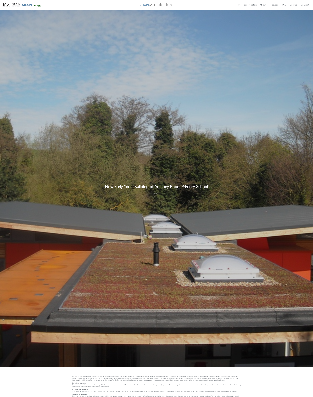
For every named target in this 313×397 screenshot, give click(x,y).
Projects (242, 5)
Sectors (253, 5)
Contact (305, 5)
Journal (294, 5)
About (263, 5)
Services (275, 5)
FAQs (285, 5)
